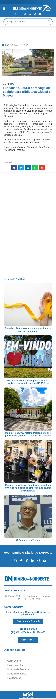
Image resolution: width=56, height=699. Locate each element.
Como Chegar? (13, 606)
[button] (14, 167)
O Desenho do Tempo (28, 540)
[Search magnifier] (49, 22)
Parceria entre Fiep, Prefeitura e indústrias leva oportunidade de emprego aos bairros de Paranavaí (28, 488)
